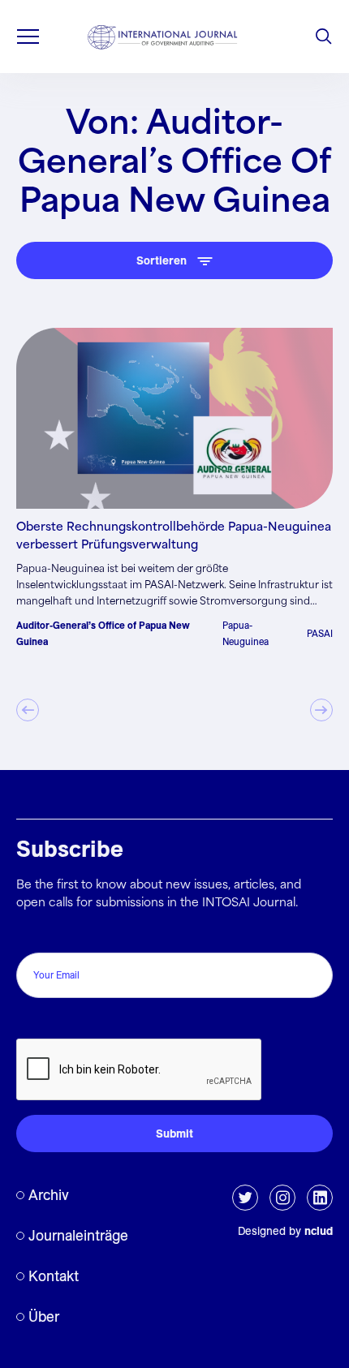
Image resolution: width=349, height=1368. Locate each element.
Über (43, 1316)
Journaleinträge (78, 1235)
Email (35, 935)
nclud (318, 1231)
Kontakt (53, 1276)
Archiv (48, 1194)
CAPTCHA (50, 1021)
